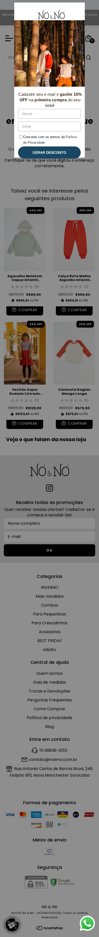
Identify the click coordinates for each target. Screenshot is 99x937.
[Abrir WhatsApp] (87, 923)
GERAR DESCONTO (49, 153)
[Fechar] (75, 12)
